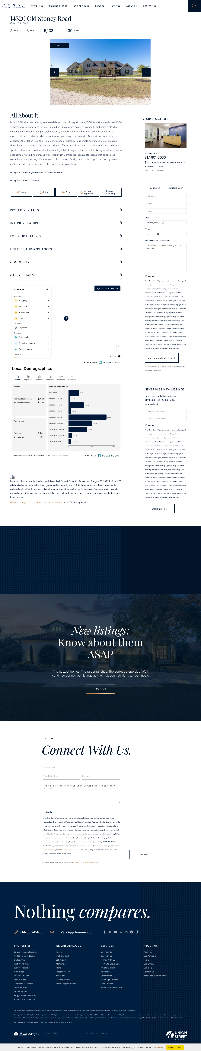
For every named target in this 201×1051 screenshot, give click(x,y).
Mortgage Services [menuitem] (109, 979)
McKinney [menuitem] (60, 963)
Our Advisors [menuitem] (81, 6)
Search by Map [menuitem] (21, 991)
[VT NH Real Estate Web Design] (176, 1035)
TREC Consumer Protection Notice (26, 1022)
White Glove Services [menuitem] (113, 963)
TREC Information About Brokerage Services (56, 1022)
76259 (57, 502)
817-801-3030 (155, 157)
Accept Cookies (174, 1047)
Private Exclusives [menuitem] (109, 967)
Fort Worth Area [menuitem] (21, 963)
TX (30, 502)
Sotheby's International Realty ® (23, 1015)
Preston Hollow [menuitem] (63, 971)
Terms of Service (152, 370)
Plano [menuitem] (58, 967)
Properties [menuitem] (37, 6)
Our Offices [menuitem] (148, 963)
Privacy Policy (181, 367)
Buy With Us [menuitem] (109, 959)
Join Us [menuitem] (146, 959)
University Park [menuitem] (63, 979)
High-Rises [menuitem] (19, 971)
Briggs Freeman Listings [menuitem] (25, 951)
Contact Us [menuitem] (149, 6)
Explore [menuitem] (99, 6)
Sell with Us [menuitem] (106, 951)
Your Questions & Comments (157, 240)
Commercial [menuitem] (106, 975)
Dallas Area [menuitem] (19, 959)
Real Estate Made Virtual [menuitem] (112, 987)
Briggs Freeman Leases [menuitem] (25, 995)
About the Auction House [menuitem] (155, 975)
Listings (22, 502)
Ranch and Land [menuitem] (21, 975)
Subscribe (160, 508)
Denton (38, 502)
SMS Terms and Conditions (68, 850)
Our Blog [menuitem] (147, 967)
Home (13, 502)
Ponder (48, 502)
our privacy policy (162, 340)
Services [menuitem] (115, 6)
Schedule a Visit (176, 188)
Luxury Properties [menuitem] (22, 967)
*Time (147, 229)
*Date (147, 217)
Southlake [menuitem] (60, 975)
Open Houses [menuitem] (20, 987)
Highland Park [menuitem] (62, 955)
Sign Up (100, 688)
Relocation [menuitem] (105, 971)
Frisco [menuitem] (59, 951)
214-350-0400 (31, 932)
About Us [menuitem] (131, 6)
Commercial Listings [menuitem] (23, 983)
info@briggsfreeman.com (75, 932)
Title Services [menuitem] (107, 983)
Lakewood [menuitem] (61, 959)
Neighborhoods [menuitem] (58, 6)
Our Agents (159, 171)
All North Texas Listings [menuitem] (25, 955)
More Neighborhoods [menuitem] (66, 983)
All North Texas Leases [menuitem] (25, 999)
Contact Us (149, 171)
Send (144, 854)
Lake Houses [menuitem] (20, 979)
